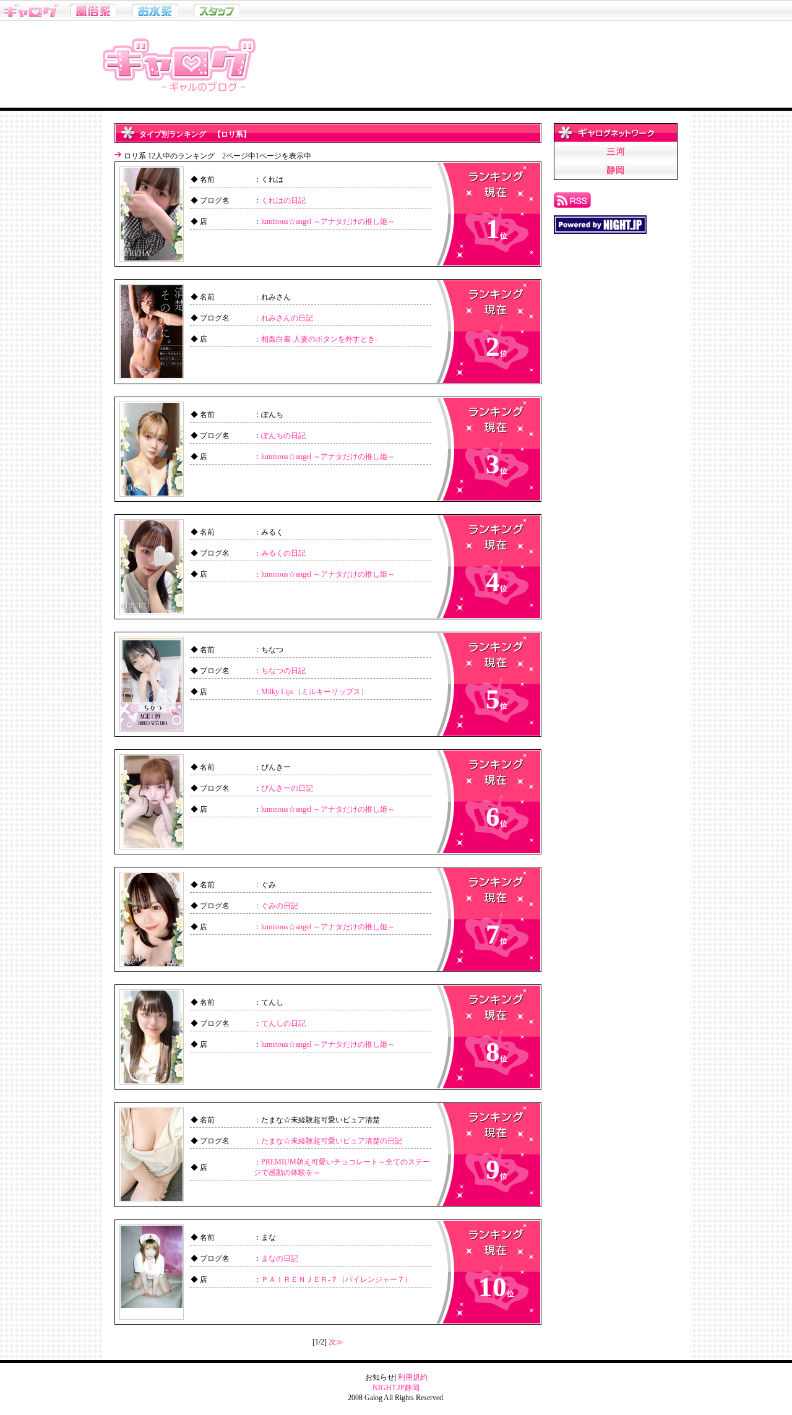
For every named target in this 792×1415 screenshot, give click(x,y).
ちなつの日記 (283, 670)
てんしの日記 (283, 1023)
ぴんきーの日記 (287, 788)
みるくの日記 (283, 553)
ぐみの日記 (279, 905)
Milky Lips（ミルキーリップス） (314, 691)
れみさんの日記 (287, 318)
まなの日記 (279, 1258)
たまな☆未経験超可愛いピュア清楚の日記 (331, 1141)
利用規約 (413, 1377)
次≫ (336, 1342)
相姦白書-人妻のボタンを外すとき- (319, 339)
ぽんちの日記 (283, 435)
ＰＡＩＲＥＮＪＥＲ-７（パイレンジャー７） (336, 1279)
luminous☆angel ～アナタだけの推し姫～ (328, 221)
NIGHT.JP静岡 (396, 1387)
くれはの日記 (283, 200)
